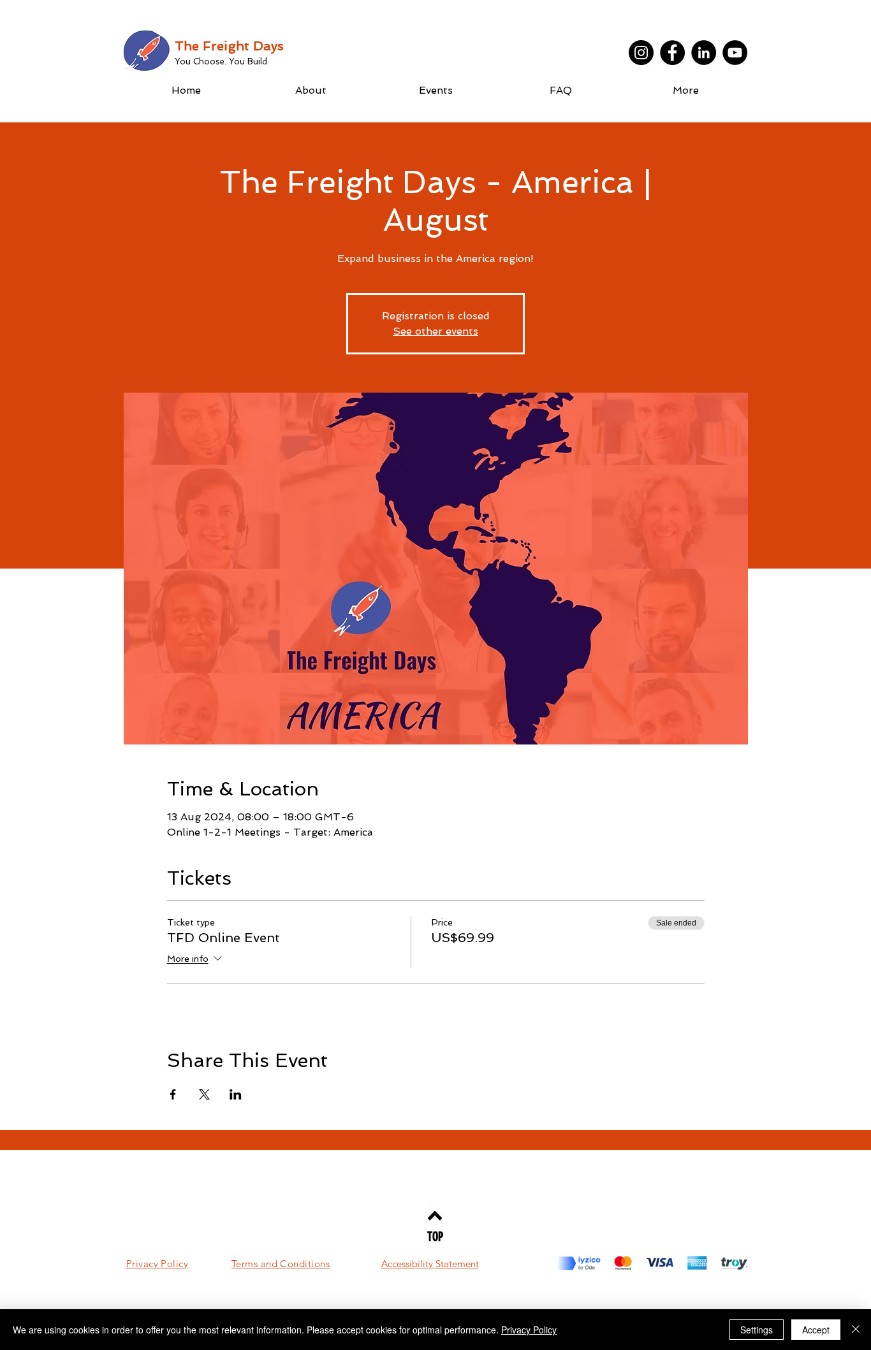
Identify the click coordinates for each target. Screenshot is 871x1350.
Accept (816, 1329)
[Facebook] (672, 52)
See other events (435, 331)
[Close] (855, 1329)
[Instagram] (641, 52)
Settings (756, 1329)
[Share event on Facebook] (173, 1094)
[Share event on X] (204, 1094)
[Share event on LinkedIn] (236, 1094)
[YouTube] (734, 52)
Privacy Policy (529, 1329)
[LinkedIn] (703, 52)
